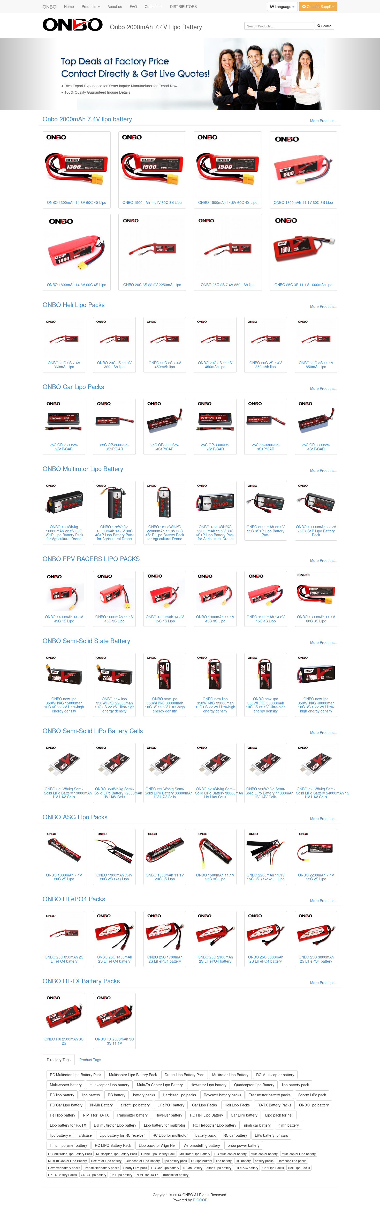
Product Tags (90, 1059)
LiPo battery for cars (271, 1135)
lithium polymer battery (68, 1145)
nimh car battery (257, 1125)
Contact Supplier (320, 6)
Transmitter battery (132, 1115)
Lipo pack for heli (279, 1115)
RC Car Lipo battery (66, 1104)
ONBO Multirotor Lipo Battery (83, 468)
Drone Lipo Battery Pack (184, 1074)
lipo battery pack (295, 1084)
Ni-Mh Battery (101, 1104)
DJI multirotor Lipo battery (115, 1125)
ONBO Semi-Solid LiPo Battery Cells (93, 730)
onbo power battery (244, 1145)
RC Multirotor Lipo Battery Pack (75, 1074)
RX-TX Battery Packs (274, 1104)
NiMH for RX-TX (96, 1115)
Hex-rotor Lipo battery (208, 1084)
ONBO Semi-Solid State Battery (86, 640)
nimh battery (288, 1125)
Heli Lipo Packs (237, 1104)
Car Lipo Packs (204, 1104)
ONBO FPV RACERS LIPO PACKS (91, 558)
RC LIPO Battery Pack (113, 1145)
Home (69, 6)
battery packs (144, 1094)
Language (283, 6)
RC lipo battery (62, 1094)
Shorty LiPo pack (312, 1094)
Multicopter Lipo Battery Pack (133, 1074)
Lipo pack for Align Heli (157, 1145)
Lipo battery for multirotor (164, 1125)
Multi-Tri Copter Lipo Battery (160, 1084)
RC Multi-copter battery (275, 1074)
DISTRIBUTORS (183, 6)
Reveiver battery (168, 1115)
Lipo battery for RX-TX (68, 1125)
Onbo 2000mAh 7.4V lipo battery (87, 118)
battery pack (205, 1135)
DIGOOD (200, 1199)
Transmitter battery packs (270, 1094)
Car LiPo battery (244, 1115)
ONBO (49, 6)
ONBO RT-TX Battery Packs (81, 980)
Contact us (153, 6)
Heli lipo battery (62, 1115)
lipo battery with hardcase (71, 1135)
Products (89, 6)
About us (115, 6)
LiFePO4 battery (170, 1104)
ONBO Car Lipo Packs (73, 386)
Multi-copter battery (66, 1084)
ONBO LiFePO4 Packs (74, 898)
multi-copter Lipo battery (109, 1084)
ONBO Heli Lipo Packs (74, 304)
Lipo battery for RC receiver (122, 1135)
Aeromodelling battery (202, 1145)
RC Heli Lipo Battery (206, 1115)
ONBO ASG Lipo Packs (75, 816)
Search (326, 26)
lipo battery (91, 1094)
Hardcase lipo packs (179, 1094)
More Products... (323, 120)
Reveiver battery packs (222, 1094)
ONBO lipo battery (314, 1104)
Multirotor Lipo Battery (230, 1074)
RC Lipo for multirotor (170, 1135)
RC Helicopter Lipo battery (214, 1125)
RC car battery (235, 1135)
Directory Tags (59, 1059)
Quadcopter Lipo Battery (254, 1084)
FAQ (133, 6)
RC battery (116, 1094)
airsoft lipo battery (135, 1104)
